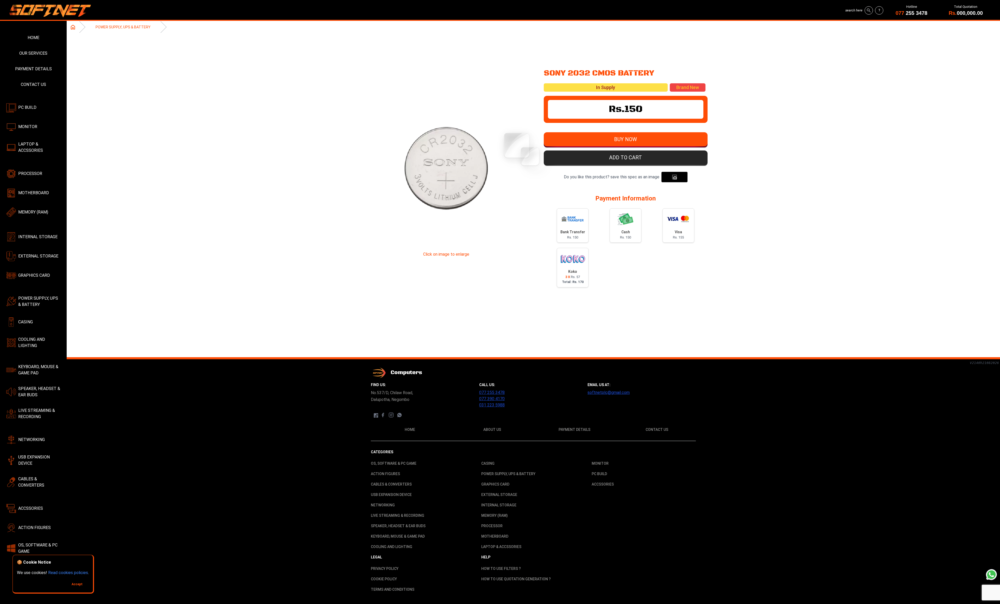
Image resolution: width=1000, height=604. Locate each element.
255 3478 (911, 13)
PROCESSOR (30, 173)
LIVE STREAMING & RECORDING (36, 413)
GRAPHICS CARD (34, 275)
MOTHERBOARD (33, 192)
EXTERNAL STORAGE (38, 256)
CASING (25, 321)
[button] (626, 140)
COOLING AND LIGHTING (31, 342)
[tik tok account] (375, 415)
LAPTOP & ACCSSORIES (30, 147)
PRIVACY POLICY (384, 569)
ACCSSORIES (30, 508)
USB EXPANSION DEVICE (34, 460)
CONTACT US (33, 84)
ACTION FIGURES (34, 527)
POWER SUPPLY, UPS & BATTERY (38, 301)
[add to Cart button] (674, 177)
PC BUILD (27, 107)
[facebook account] (382, 415)
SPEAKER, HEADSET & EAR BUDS (39, 391)
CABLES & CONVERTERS (31, 482)
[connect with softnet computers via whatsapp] (991, 575)
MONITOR (27, 126)
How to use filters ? (501, 569)
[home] (52, 10)
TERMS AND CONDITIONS (392, 589)
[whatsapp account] (399, 415)
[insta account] (391, 415)
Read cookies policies (68, 572)
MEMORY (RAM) (33, 212)
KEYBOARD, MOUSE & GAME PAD (38, 369)
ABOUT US (492, 429)
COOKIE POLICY (384, 579)
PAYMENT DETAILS (33, 68)
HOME (33, 37)
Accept (77, 584)
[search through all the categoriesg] (869, 10)
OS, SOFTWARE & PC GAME (38, 548)
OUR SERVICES (33, 53)
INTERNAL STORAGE (38, 236)
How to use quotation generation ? (516, 579)
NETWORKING (31, 439)
